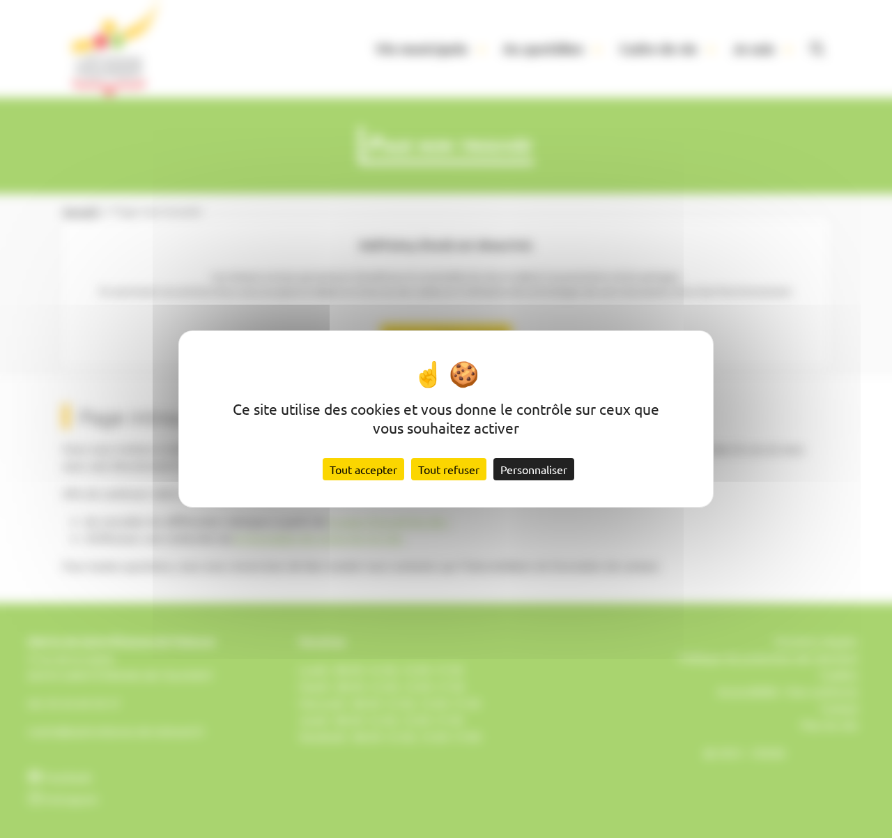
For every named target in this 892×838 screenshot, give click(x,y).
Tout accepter (363, 469)
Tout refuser (448, 469)
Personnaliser (533, 469)
